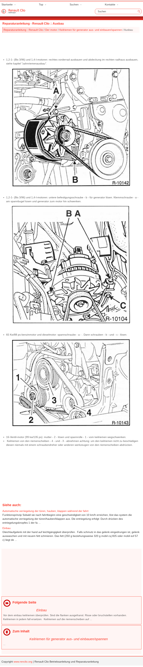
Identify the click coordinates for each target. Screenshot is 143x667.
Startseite (7, 4)
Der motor (51, 29)
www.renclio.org (23, 661)
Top (41, 4)
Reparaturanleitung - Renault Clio (23, 29)
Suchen (74, 4)
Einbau (41, 610)
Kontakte (110, 4)
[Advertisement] (71, 44)
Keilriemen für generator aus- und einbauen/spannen (90, 29)
